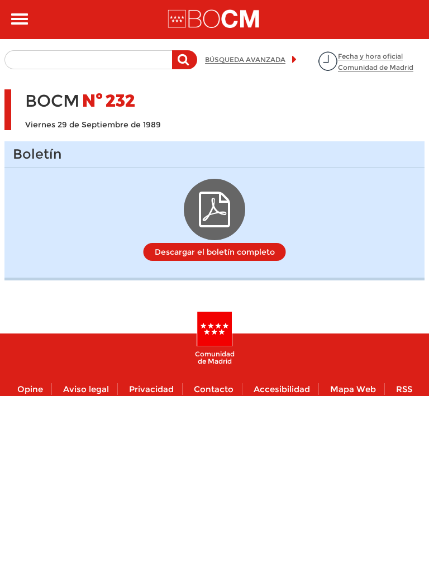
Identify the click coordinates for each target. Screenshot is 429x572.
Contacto (213, 389)
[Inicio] (214, 19)
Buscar (184, 65)
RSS (404, 389)
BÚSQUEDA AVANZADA (245, 59)
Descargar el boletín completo (215, 252)
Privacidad (151, 389)
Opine (30, 389)
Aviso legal (86, 389)
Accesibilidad (282, 389)
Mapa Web (353, 389)
